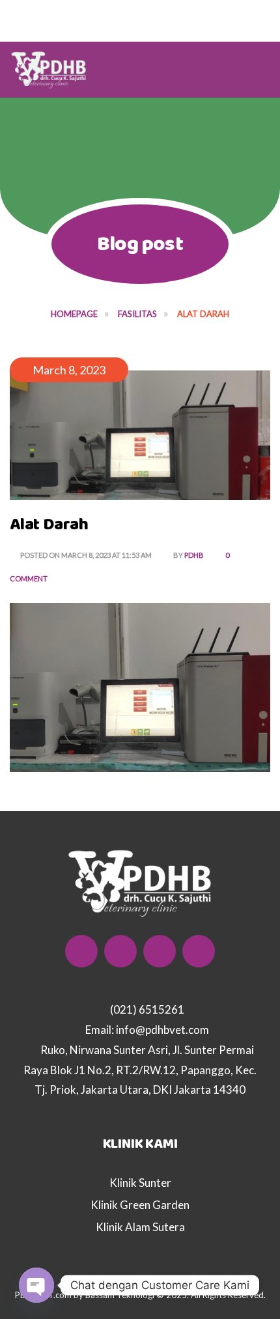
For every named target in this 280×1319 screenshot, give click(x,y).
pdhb (194, 555)
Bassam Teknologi (120, 1295)
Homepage (74, 314)
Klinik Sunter (140, 1182)
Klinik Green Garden (140, 1205)
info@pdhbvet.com (162, 1029)
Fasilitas (137, 314)
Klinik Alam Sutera (140, 1227)
